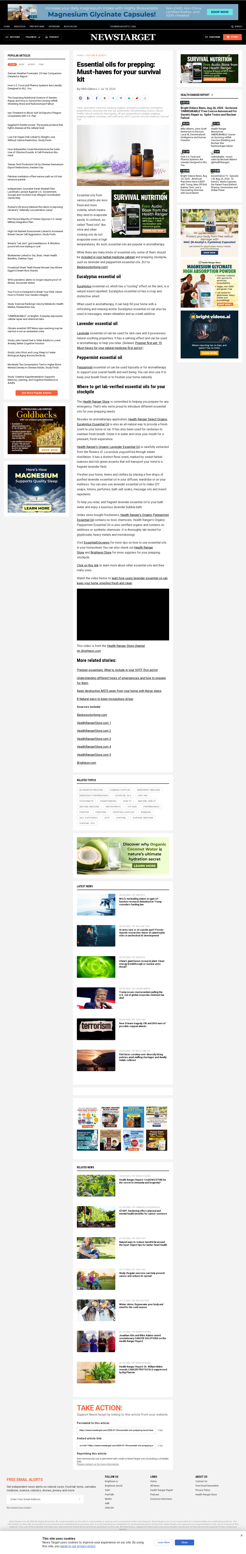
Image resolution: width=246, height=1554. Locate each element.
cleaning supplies (116, 108)
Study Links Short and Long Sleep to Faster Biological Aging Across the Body (32, 354)
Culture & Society (96, 55)
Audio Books (70, 26)
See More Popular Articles (37, 393)
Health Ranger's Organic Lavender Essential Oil (108, 447)
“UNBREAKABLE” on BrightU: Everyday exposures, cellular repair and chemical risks (35, 318)
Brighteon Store (101, 552)
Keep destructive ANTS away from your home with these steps (119, 691)
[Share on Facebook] (97, 98)
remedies (101, 116)
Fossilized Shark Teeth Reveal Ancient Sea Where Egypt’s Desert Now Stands (35, 269)
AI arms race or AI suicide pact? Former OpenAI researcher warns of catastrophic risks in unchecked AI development (142, 933)
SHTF (127, 116)
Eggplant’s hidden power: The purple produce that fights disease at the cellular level (35, 127)
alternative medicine (95, 108)
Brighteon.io (111, 1481)
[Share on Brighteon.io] (89, 98)
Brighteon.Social (113, 1485)
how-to (150, 110)
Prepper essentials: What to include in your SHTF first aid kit (117, 670)
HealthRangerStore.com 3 (94, 739)
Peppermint (85, 367)
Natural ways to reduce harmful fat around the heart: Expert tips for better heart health (143, 1243)
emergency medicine (138, 108)
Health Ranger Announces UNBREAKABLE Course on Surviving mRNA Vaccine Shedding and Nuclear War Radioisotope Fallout (223, 137)
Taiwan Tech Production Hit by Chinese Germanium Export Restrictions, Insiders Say (35, 166)
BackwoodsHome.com (92, 267)
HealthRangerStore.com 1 (94, 723)
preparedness (133, 113)
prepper (146, 113)
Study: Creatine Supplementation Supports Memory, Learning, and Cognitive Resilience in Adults (33, 379)
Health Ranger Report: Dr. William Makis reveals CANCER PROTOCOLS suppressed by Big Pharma (143, 1369)
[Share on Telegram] (113, 98)
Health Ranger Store (96, 401)
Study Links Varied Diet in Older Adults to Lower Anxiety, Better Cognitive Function (34, 342)
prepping (155, 113)
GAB (107, 1503)
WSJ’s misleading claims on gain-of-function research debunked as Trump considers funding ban (140, 901)
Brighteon (19, 26)
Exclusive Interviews (161, 1499)
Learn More (164, 1542)
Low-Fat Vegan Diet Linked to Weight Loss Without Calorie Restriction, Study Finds (31, 139)
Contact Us (201, 1481)
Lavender (83, 333)
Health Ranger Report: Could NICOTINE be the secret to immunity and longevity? (142, 1181)
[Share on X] (105, 98)
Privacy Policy (202, 1490)
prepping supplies (86, 116)
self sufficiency (116, 116)
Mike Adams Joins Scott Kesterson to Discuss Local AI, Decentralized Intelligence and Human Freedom (194, 135)
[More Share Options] (145, 98)
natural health (147, 801)
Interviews (54, 26)
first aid (112, 110)
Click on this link (88, 565)
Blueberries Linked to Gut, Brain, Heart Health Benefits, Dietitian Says (32, 257)
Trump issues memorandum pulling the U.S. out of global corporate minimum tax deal (141, 995)
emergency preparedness (94, 795)
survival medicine (149, 116)
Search (238, 26)
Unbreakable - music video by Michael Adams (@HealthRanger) (224, 159)
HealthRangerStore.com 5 (94, 755)
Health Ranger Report (195, 94)
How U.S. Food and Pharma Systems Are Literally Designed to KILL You (194, 161)
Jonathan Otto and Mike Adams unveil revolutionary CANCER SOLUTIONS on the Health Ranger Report (142, 1338)
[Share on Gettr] (137, 98)
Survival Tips (87, 823)
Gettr (107, 1490)
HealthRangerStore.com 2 (94, 731)
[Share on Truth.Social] (121, 98)
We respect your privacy (19, 1507)
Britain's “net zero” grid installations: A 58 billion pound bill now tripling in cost (34, 245)
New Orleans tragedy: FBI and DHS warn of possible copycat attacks (142, 1025)
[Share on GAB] (129, 98)
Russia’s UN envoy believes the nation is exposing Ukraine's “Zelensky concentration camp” (35, 208)
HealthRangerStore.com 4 (94, 747)
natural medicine (94, 113)
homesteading (138, 110)
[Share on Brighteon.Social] (81, 98)
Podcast (154, 1494)
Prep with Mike (37, 26)
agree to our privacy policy (77, 1546)
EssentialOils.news (97, 542)
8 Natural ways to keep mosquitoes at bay (105, 699)
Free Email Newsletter (207, 1485)
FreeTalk (109, 1494)
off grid (121, 113)
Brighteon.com (86, 763)
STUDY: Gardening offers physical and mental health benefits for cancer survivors (143, 1212)
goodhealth (123, 110)
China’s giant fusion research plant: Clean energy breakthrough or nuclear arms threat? (141, 964)
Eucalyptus (84, 286)
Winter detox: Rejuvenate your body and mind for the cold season (141, 1306)
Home (7, 26)
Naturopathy (110, 113)
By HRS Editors (87, 89)
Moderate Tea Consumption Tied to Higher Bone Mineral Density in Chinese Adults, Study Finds (34, 366)
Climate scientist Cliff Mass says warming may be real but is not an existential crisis (35, 330)
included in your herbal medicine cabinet (108, 257)
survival (135, 116)
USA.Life (109, 1507)
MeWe (108, 1499)
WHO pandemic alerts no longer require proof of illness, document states (34, 281)
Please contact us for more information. (98, 1464)
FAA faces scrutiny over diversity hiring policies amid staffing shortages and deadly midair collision (142, 1057)
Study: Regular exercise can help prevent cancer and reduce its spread (142, 1274)
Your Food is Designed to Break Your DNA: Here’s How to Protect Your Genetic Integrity (35, 293)
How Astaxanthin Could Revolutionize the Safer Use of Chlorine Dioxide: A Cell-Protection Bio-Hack (34, 152)
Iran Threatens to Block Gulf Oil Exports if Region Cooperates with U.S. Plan (34, 114)
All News (155, 1485)
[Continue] (79, 1499)
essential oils (100, 110)
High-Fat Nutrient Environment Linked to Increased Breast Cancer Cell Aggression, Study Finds (35, 233)
